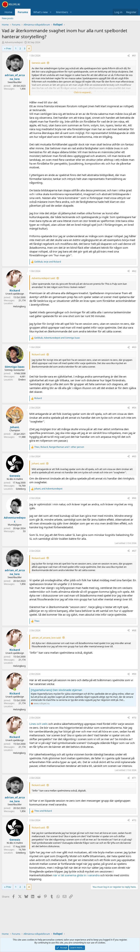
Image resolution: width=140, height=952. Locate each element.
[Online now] (14, 286)
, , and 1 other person (59, 447)
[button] (50, 12)
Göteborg (21, 488)
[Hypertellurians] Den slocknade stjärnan (56, 690)
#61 (134, 55)
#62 (134, 271)
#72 (134, 820)
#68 (134, 630)
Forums (23, 12)
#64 (134, 407)
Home (8, 12)
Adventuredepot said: (43, 278)
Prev (8, 48)
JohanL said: (38, 463)
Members (62, 12)
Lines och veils (38, 724)
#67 (134, 550)
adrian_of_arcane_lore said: (46, 637)
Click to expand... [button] (83, 92)
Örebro (22, 379)
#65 (134, 456)
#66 (134, 498)
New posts (7, 18)
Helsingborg (19, 306)
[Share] (128, 56)
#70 (134, 717)
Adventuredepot (14, 42)
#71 (134, 777)
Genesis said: (39, 62)
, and (47, 261)
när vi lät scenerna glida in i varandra (76, 875)
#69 (134, 674)
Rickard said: (38, 354)
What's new (40, 12)
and (48, 488)
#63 (134, 347)
